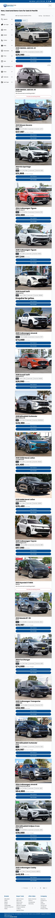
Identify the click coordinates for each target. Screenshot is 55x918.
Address (33, 1)
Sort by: (40, 15)
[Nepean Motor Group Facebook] (47, 1)
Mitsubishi (6, 899)
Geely (5, 908)
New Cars (18, 900)
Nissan (6, 902)
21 (40, 888)
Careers (43, 904)
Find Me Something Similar (33, 96)
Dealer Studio (13, 916)
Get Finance (33, 58)
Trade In (18, 908)
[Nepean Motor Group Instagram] (49, 1)
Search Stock (19, 899)
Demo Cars (19, 902)
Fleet (42, 902)
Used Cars (19, 904)
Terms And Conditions (43, 906)
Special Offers (20, 910)
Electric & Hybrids (21, 905)
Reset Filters (18, 20)
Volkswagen (7, 905)
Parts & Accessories (32, 901)
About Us (43, 899)
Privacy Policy (44, 908)
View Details (33, 61)
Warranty (31, 904)
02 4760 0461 (41, 1)
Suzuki (6, 904)
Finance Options (20, 907)
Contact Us (44, 900)
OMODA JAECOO (8, 907)
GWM (5, 900)
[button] (50, 5)
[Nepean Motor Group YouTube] (51, 1)
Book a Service (32, 899)
